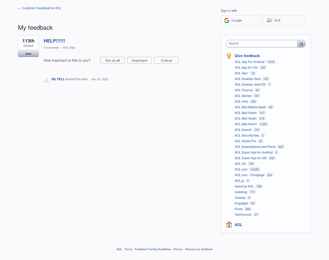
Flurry (239, 209)
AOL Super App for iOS (251, 158)
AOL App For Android (250, 61)
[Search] (301, 43)
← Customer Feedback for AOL (39, 8)
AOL (238, 224)
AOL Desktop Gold (248, 78)
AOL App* (242, 73)
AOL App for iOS (246, 67)
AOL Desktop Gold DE (251, 84)
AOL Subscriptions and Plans (255, 146)
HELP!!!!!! (54, 40)
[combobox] (263, 43)
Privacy (178, 249)
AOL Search (243, 129)
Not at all (115, 61)
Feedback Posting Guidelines (153, 249)
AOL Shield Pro (246, 141)
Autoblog (241, 192)
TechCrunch (243, 214)
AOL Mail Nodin (246, 118)
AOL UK (241, 163)
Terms (128, 249)
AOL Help (69, 47)
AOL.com (241, 169)
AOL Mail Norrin (246, 124)
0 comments (51, 47)
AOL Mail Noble (246, 112)
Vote (28, 54)
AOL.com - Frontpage (250, 175)
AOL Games (243, 95)
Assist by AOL (245, 186)
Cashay (240, 197)
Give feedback (247, 55)
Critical (170, 61)
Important (142, 61)
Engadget (242, 203)
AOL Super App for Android (254, 152)
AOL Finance (244, 90)
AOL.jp (240, 180)
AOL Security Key (247, 135)
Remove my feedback (199, 249)
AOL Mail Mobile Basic (251, 107)
